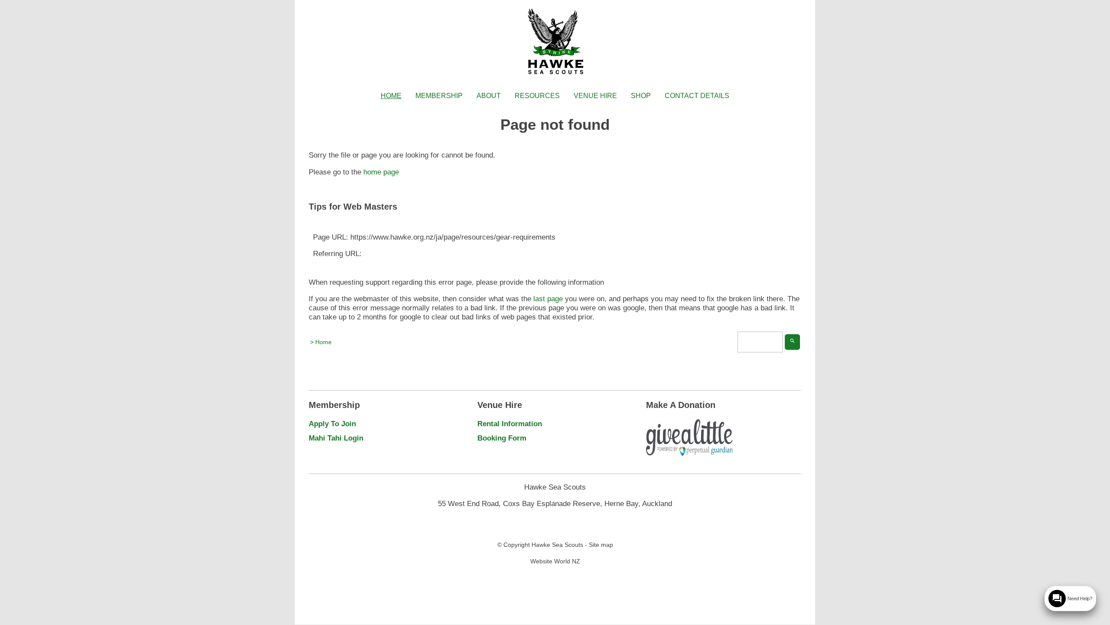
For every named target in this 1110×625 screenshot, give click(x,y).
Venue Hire (595, 95)
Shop (641, 95)
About (489, 95)
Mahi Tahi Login (336, 438)
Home (391, 95)
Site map (601, 544)
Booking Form (501, 438)
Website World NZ (555, 561)
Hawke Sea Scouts (557, 544)
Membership (439, 95)
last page (548, 298)
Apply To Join (332, 423)
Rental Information (509, 423)
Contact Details (697, 95)
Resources (537, 95)
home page (381, 172)
